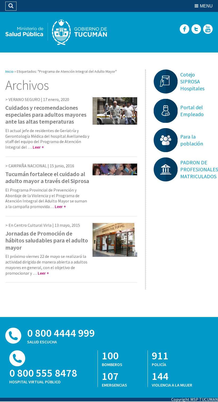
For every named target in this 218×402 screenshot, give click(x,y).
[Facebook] (184, 29)
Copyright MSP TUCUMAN (194, 399)
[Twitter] (196, 29)
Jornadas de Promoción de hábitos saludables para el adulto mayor (46, 240)
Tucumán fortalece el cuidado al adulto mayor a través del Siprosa (47, 177)
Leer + (38, 147)
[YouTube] (208, 29)
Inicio (9, 71)
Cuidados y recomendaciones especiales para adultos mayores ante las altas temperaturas (45, 114)
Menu (206, 6)
